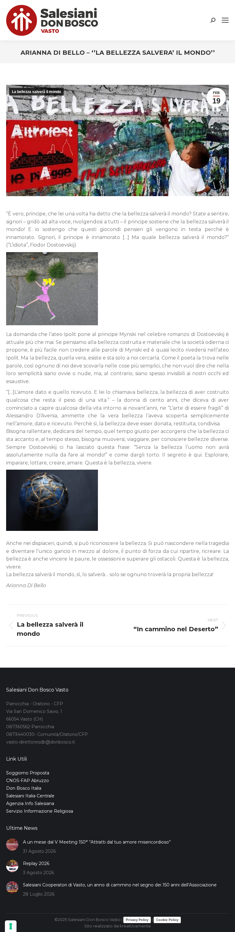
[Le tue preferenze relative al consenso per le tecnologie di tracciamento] (11, 926)
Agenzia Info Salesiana (30, 803)
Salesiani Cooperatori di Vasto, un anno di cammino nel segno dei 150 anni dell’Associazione (120, 885)
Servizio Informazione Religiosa (39, 811)
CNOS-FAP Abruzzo (27, 780)
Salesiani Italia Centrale (30, 796)
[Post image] (12, 844)
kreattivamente (135, 925)
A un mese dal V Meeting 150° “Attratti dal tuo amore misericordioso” (97, 842)
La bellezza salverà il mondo (36, 92)
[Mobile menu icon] (225, 20)
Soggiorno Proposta (27, 773)
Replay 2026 (36, 863)
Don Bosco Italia (23, 788)
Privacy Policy (137, 920)
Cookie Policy (167, 920)
